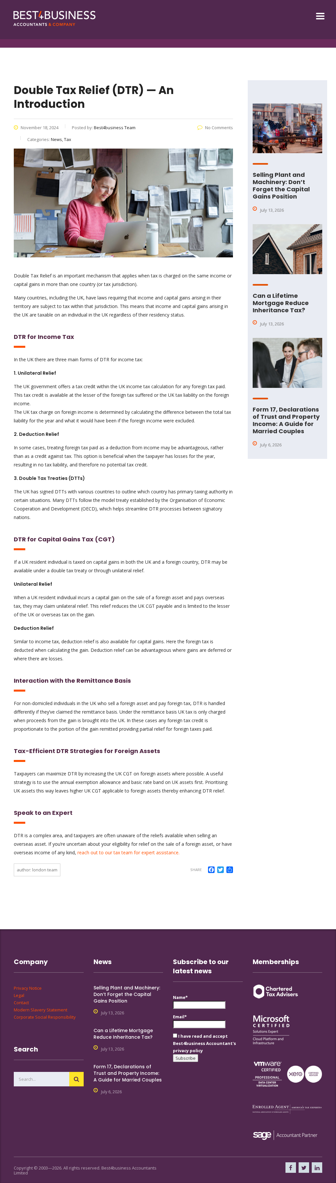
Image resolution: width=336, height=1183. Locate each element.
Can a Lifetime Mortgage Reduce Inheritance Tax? (281, 303)
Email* (180, 1017)
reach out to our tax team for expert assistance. (128, 852)
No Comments (219, 127)
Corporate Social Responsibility (45, 1017)
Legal (19, 995)
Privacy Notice (28, 988)
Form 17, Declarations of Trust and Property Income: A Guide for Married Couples (286, 420)
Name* (180, 997)
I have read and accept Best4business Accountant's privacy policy (204, 1043)
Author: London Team (37, 870)
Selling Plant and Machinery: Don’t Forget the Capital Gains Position (281, 186)
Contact (21, 1003)
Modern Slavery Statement (40, 1010)
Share (196, 869)
